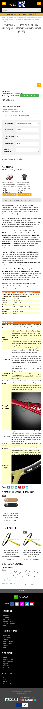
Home (3, 17)
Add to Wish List (8, 159)
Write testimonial (36, 585)
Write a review (25, 115)
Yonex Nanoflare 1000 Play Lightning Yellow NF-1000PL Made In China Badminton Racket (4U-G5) (32, 553)
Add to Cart (9, 195)
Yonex (21, 17)
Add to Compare (20, 159)
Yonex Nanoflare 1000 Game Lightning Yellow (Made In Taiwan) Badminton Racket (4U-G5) (11, 553)
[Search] (39, 10)
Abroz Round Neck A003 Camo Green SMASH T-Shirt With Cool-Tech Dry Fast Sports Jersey (24, 186)
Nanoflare (27, 17)
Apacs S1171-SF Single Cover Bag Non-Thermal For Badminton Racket (11, 515)
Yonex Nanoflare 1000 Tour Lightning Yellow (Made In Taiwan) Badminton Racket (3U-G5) (21, 19)
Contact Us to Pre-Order (30, 96)
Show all (27, 585)
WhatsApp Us (24, 597)
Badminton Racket (12, 17)
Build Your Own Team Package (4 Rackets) (21, 14)
